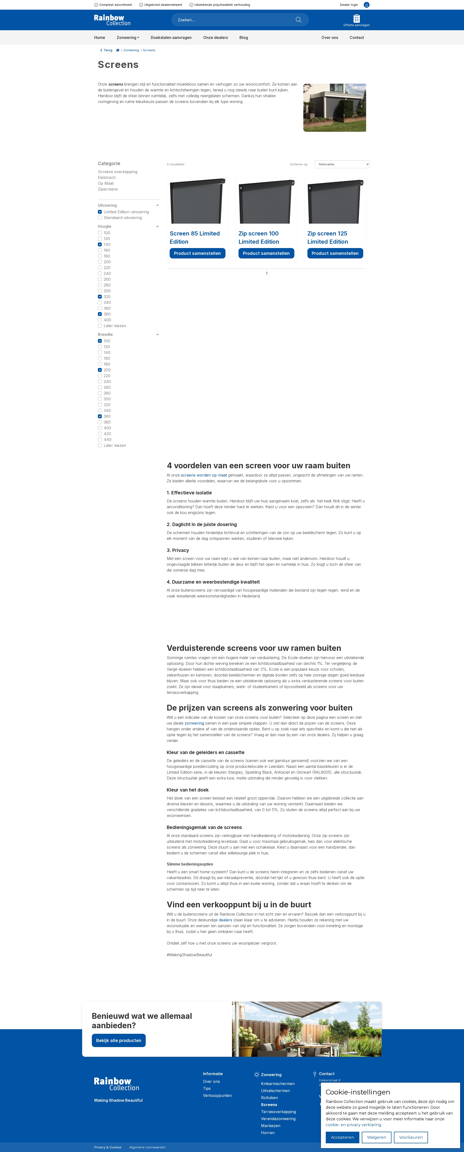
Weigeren (376, 1137)
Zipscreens (108, 189)
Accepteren (342, 1137)
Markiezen (270, 1125)
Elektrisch (107, 177)
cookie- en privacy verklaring (353, 1125)
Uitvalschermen (275, 1090)
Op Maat (106, 183)
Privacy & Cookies (108, 1147)
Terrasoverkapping (278, 1111)
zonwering (194, 723)
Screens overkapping (117, 171)
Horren (268, 1132)
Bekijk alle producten (118, 1040)
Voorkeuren (411, 1137)
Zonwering (131, 50)
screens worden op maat (204, 475)
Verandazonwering (278, 1118)
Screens (149, 50)
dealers (225, 919)
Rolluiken (269, 1097)
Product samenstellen (197, 253)
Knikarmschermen (278, 1083)
